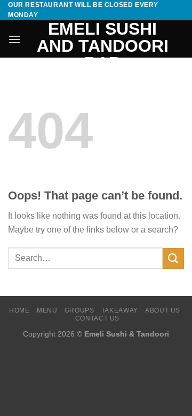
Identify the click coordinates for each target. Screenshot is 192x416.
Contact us (97, 318)
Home (19, 310)
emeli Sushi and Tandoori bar (103, 45)
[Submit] (173, 258)
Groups (79, 310)
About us (162, 310)
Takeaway (119, 310)
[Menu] (14, 39)
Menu (47, 310)
